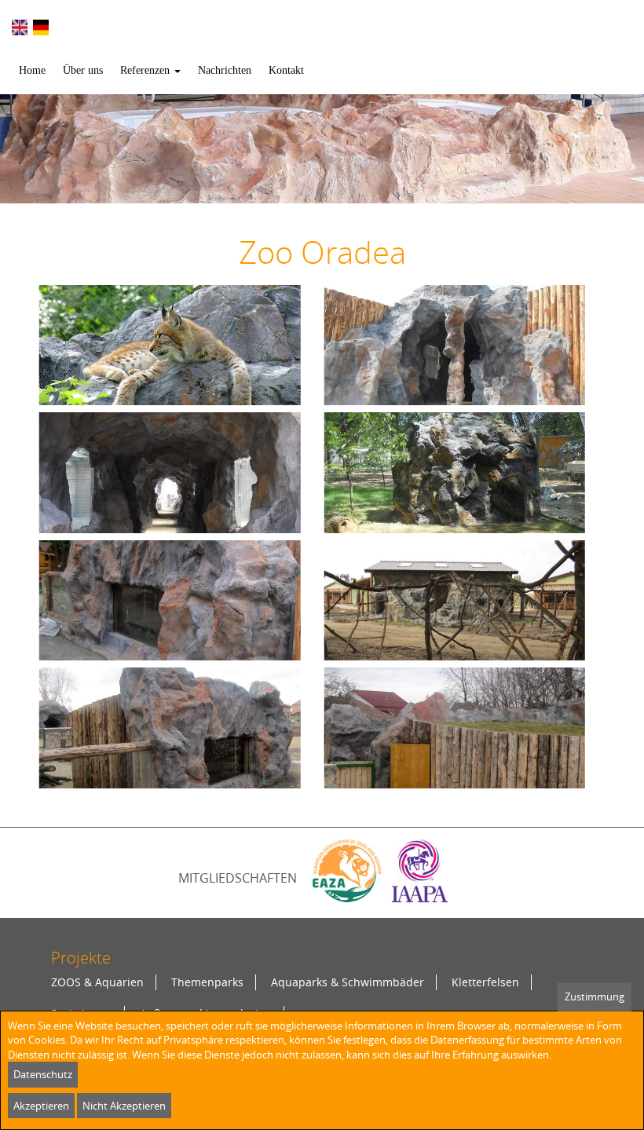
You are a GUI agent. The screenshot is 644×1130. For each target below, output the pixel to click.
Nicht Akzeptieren (124, 1106)
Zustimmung (594, 996)
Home (32, 70)
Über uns (83, 70)
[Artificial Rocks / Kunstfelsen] (333, 23)
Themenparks (207, 982)
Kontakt (286, 70)
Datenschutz (42, 1074)
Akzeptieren (41, 1106)
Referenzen (146, 70)
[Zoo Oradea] (19, 27)
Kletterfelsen (485, 982)
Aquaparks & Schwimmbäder (347, 982)
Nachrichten (224, 70)
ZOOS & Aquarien (97, 982)
